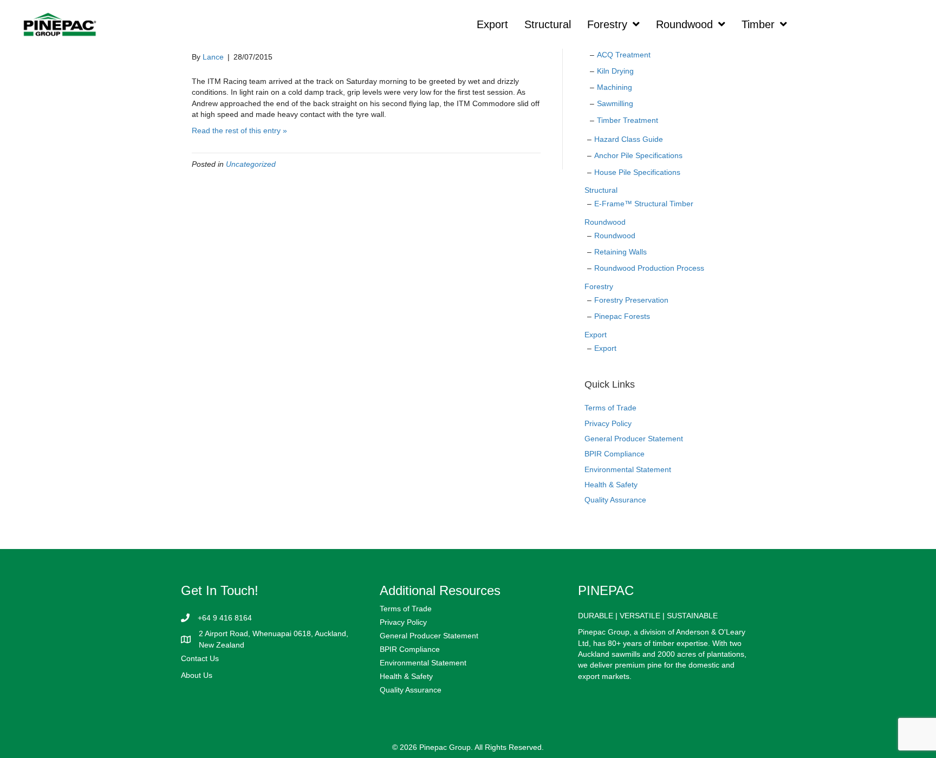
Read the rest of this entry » (239, 130)
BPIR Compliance (614, 453)
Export (595, 334)
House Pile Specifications (637, 172)
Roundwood (605, 222)
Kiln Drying (615, 71)
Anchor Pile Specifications (638, 155)
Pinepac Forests (622, 316)
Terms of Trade (610, 407)
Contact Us (200, 658)
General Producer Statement (633, 438)
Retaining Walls (620, 251)
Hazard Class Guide (628, 139)
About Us (196, 675)
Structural (601, 190)
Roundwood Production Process (649, 268)
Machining (614, 87)
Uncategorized (251, 164)
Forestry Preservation (631, 300)
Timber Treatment (627, 120)
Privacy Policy (608, 423)
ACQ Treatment (624, 54)
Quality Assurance (615, 499)
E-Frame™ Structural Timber (643, 203)
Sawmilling (615, 103)
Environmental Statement (627, 469)
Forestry (598, 286)
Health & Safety (611, 484)
